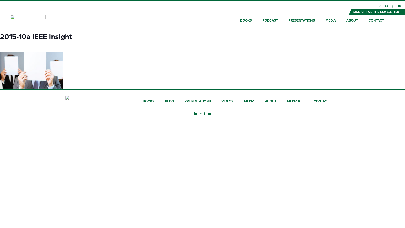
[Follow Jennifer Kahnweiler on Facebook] (393, 6)
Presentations (302, 20)
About (352, 20)
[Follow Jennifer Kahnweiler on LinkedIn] (380, 6)
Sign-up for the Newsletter (376, 12)
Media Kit (295, 101)
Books (246, 20)
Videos (227, 101)
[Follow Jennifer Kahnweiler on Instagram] (386, 6)
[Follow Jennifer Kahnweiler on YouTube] (399, 6)
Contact (376, 20)
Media (330, 20)
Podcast (270, 20)
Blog (169, 101)
